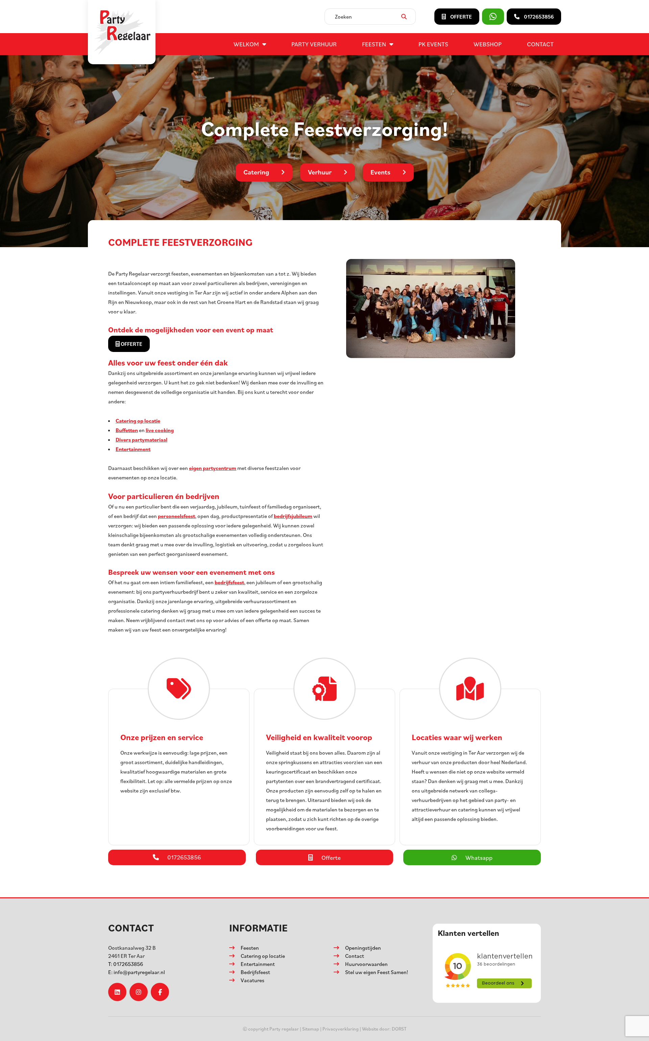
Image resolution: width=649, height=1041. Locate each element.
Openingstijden (363, 947)
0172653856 (125, 964)
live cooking (160, 430)
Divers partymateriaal (141, 439)
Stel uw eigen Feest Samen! (376, 972)
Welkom (246, 44)
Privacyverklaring (340, 1029)
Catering (256, 172)
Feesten (374, 44)
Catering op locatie (138, 420)
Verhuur (320, 172)
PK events (433, 44)
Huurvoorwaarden (366, 964)
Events (380, 172)
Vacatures (252, 980)
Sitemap (310, 1029)
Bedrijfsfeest (255, 972)
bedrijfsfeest (229, 582)
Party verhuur (314, 44)
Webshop (488, 44)
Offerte (131, 343)
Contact (540, 44)
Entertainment (133, 449)
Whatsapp (478, 857)
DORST (399, 1029)
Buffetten (127, 430)
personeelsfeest (176, 516)
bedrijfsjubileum (293, 516)
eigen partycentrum (212, 468)
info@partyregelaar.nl (136, 972)
